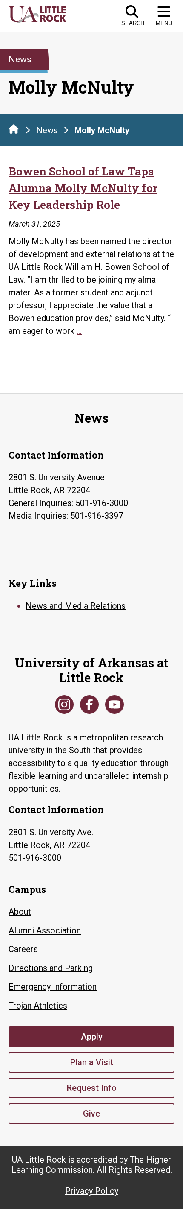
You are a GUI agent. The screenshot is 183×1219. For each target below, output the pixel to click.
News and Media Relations (76, 606)
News (47, 130)
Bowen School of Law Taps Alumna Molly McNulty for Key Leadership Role (83, 188)
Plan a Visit (91, 1062)
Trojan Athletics (38, 1005)
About (20, 911)
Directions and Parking (51, 968)
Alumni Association (45, 930)
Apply (92, 1037)
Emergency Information (53, 987)
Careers (23, 949)
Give (91, 1113)
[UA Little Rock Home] (14, 129)
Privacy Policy (91, 1191)
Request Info (92, 1088)
